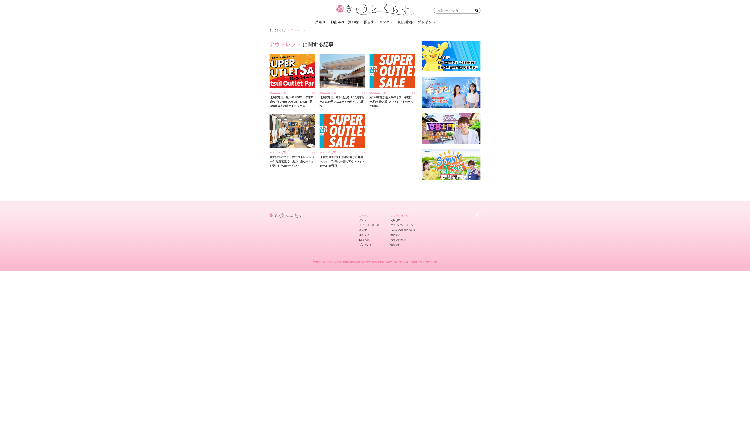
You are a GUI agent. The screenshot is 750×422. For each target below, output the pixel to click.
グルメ (320, 22)
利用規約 (395, 220)
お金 (377, 33)
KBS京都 (405, 22)
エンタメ (386, 22)
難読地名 (393, 33)
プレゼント (426, 22)
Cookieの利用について (403, 230)
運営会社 (395, 234)
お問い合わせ (398, 239)
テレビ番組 (412, 33)
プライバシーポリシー (403, 225)
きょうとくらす (278, 30)
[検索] (476, 10)
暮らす (368, 22)
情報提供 (395, 244)
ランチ (329, 33)
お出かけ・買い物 (344, 22)
